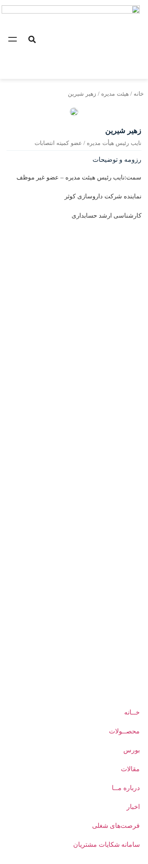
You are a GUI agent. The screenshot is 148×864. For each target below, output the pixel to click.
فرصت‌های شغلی (116, 825)
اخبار (133, 806)
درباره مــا (126, 787)
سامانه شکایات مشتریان (106, 844)
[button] (32, 39)
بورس (131, 750)
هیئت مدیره (115, 94)
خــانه (132, 712)
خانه (139, 94)
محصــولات (124, 731)
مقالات (130, 768)
